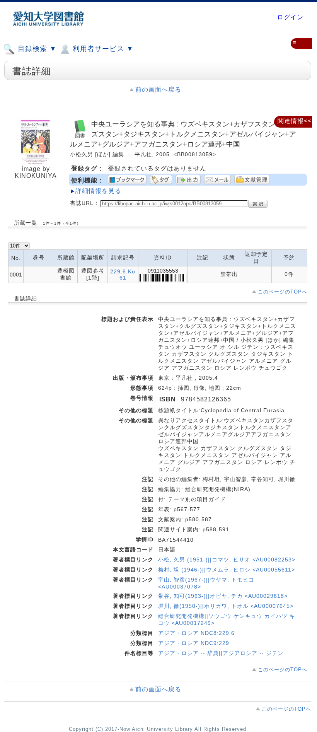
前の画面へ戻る (158, 89)
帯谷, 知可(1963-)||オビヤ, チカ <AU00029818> (223, 596)
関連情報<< (295, 121)
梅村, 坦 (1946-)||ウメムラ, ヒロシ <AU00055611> (226, 569)
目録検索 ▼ (36, 49)
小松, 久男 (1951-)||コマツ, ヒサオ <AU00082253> (226, 559)
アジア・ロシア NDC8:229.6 (196, 633)
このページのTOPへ (282, 292)
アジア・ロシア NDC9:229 (193, 643)
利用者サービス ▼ (102, 49)
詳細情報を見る (98, 191)
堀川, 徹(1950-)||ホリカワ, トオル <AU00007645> (225, 606)
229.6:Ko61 (122, 274)
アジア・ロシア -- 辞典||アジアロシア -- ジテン (220, 653)
